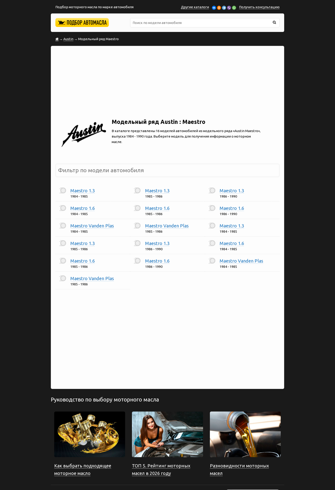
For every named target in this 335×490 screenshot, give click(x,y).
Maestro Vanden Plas (92, 225)
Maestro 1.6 (82, 208)
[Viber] (229, 8)
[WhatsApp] (234, 8)
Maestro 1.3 (82, 190)
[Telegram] (224, 8)
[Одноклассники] (219, 8)
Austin (68, 39)
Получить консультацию (259, 7)
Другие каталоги (195, 7)
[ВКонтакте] (214, 8)
